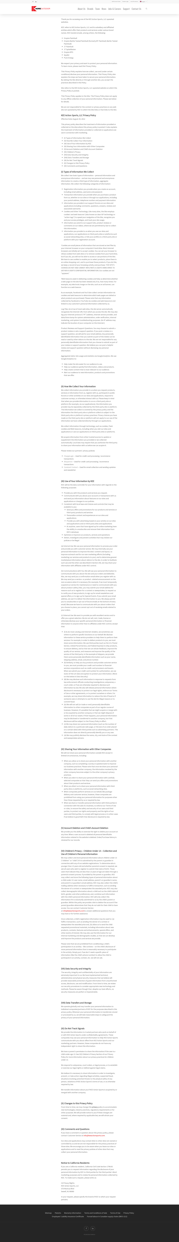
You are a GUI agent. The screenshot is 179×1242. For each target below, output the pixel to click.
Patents (58, 1213)
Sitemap (48, 1213)
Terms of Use (115, 1213)
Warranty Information (72, 1213)
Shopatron (68, 461)
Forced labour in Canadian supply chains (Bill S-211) (107, 1216)
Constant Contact (71, 467)
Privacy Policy (128, 1213)
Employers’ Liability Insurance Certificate (68, 1216)
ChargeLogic (69, 456)
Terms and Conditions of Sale (95, 1213)
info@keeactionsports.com (73, 911)
